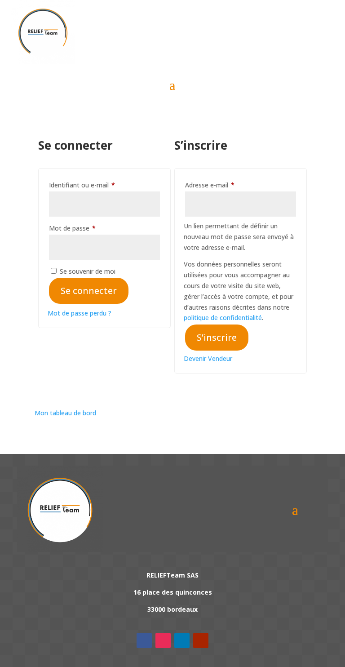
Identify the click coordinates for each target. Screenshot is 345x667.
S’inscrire (217, 337)
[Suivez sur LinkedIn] (182, 640)
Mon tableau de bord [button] (65, 413)
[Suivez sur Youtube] (200, 640)
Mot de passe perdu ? (79, 313)
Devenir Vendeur (208, 358)
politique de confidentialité (223, 317)
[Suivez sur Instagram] (163, 640)
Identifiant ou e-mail (98, 184)
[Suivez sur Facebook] (144, 640)
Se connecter (89, 291)
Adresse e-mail (226, 184)
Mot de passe (88, 227)
